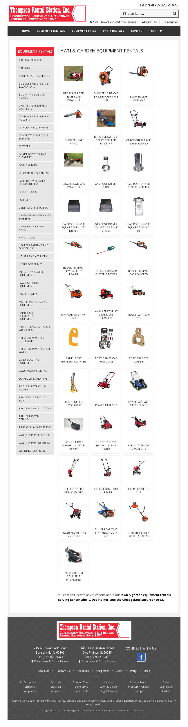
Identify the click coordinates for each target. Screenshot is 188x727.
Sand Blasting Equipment (29, 361)
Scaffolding (166, 686)
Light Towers (28, 294)
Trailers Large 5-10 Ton (32, 399)
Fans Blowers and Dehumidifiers (32, 182)
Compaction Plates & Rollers (34, 118)
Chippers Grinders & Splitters (33, 107)
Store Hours (51, 661)
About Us (149, 22)
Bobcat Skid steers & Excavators (34, 85)
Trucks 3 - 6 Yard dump (35, 427)
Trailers (166, 691)
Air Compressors (30, 60)
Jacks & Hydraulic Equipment (31, 273)
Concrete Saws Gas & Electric (33, 137)
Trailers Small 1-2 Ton (35, 408)
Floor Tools (28, 192)
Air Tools (25, 68)
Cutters (24, 146)
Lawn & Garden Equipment (29, 284)
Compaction (30, 691)
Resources (170, 22)
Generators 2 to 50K (33, 207)
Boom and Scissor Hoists (32, 96)
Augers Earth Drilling (34, 75)
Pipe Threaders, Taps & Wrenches (34, 328)
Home (26, 31)
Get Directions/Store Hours (114, 22)
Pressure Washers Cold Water (31, 339)
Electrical (56, 686)
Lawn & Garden (109, 686)
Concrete (56, 682)
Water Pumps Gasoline (35, 443)
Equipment (51, 31)
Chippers (30, 686)
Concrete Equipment (33, 127)
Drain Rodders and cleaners (32, 155)
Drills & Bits (28, 165)
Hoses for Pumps (31, 264)
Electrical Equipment (34, 173)
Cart (155, 31)
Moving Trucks (139, 682)
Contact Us (63, 671)
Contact (137, 31)
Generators (81, 686)
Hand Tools (27, 237)
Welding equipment (33, 450)
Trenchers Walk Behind (30, 417)
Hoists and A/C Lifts (33, 256)
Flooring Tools (81, 682)
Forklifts (25, 199)
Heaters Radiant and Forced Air (33, 246)
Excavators (56, 691)
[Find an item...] (174, 13)
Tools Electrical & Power (32, 388)
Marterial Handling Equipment (33, 303)
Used (147, 671)
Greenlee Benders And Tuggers (35, 217)
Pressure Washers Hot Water (34, 350)
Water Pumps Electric (34, 435)
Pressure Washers (139, 686)
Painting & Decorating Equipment (27, 316)
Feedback (83, 671)
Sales (84, 31)
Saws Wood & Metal (33, 370)
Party (113, 31)
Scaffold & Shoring (33, 378)
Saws (166, 682)
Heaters (109, 682)
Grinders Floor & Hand (31, 228)
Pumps (139, 691)
